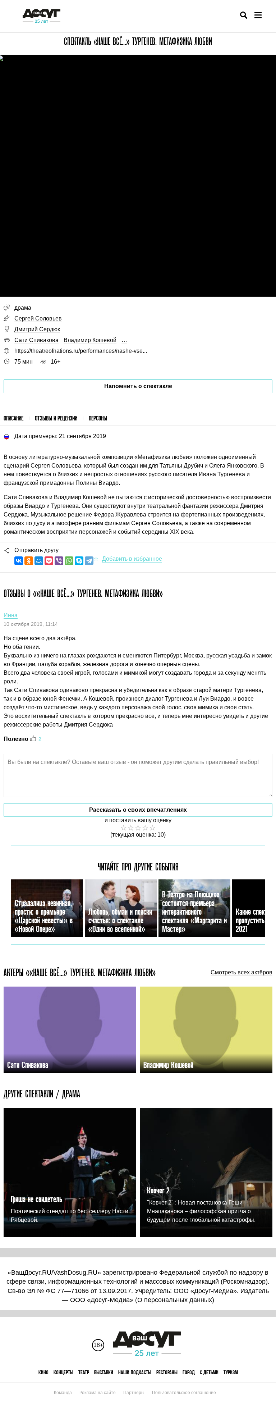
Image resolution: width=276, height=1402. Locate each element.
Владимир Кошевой (90, 340)
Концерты (63, 1372)
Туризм (231, 1372)
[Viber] (59, 560)
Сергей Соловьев (38, 318)
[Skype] (79, 560)
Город (189, 1372)
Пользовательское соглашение (184, 1392)
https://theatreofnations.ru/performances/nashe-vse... (80, 351)
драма (22, 308)
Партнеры (133, 1392)
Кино (43, 1372)
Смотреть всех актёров (241, 972)
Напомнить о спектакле (138, 386)
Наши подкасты (134, 1372)
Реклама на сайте (97, 1392)
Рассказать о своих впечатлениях (138, 810)
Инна (11, 615)
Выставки (103, 1372)
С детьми (209, 1372)
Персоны (98, 418)
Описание (13, 418)
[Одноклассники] (28, 560)
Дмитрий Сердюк (37, 329)
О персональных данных (174, 1299)
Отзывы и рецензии (56, 418)
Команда (63, 1392)
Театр (83, 1372)
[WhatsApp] (69, 560)
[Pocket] (49, 560)
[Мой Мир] (38, 560)
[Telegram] (89, 560)
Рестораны (167, 1372)
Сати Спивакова (36, 340)
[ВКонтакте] (18, 560)
